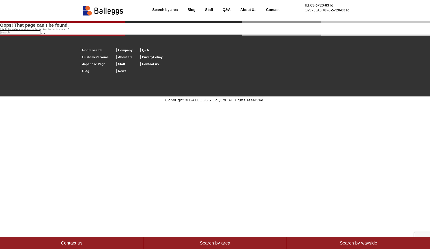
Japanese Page (93, 64)
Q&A (227, 10)
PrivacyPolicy (152, 57)
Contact (273, 10)
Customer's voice (95, 57)
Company (125, 50)
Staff (209, 10)
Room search (92, 50)
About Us (248, 10)
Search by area (165, 10)
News (122, 71)
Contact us (150, 64)
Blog (191, 10)
